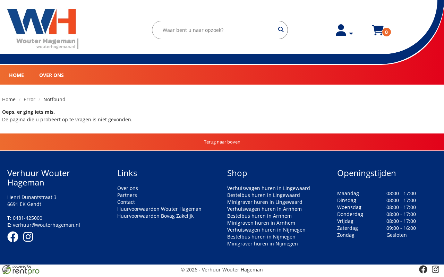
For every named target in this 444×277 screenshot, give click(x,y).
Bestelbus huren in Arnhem (259, 216)
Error (29, 99)
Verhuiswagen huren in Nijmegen (266, 229)
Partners (127, 195)
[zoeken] (281, 30)
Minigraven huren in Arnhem (261, 222)
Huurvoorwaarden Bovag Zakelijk (155, 216)
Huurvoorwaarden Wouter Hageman (159, 209)
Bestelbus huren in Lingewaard (263, 195)
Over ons (51, 75)
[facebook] (15, 243)
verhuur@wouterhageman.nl (43, 225)
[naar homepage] (43, 29)
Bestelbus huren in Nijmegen (261, 236)
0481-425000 (24, 218)
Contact (126, 202)
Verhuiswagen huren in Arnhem (264, 209)
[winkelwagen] (378, 34)
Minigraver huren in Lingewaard (264, 202)
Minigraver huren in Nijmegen (262, 243)
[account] (344, 34)
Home (16, 75)
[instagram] (30, 243)
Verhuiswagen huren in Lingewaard (268, 188)
